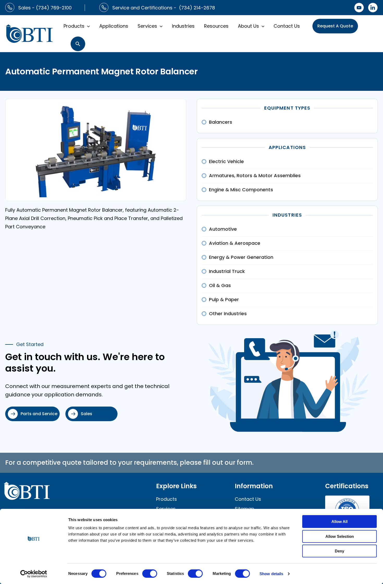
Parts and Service (39, 414)
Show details (271, 573)
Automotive (223, 229)
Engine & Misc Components (241, 189)
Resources (216, 26)
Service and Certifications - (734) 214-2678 (163, 7)
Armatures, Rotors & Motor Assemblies (255, 175)
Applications (113, 26)
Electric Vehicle (226, 161)
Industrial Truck (227, 271)
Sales (86, 414)
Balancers (220, 122)
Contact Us (287, 26)
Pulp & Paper (224, 299)
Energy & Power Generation (241, 257)
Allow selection (339, 536)
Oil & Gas (220, 285)
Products (74, 26)
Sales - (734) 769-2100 (45, 7)
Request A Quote (335, 26)
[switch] (149, 573)
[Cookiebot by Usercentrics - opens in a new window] (34, 574)
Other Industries (228, 313)
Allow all (339, 521)
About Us (248, 26)
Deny (339, 551)
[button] (87, 26)
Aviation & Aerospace (234, 243)
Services (147, 26)
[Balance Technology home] (29, 33)
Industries (183, 26)
